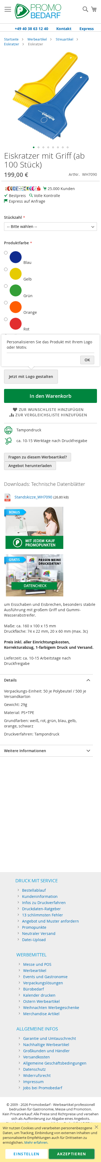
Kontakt (63, 28)
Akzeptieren (71, 1153)
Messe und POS (37, 964)
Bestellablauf (34, 890)
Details (10, 680)
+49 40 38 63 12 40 (31, 28)
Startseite (11, 39)
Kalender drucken (39, 995)
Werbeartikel (37, 39)
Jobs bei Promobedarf (42, 1087)
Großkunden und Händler (46, 1050)
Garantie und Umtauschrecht (49, 1038)
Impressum (33, 1081)
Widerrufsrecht (37, 1075)
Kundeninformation (40, 896)
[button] (33, 147)
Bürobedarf (33, 989)
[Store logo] (38, 12)
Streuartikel (64, 39)
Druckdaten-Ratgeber (41, 908)
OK (87, 359)
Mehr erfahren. (36, 1142)
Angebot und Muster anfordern (50, 921)
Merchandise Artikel (41, 1013)
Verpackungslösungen (43, 982)
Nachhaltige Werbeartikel (46, 1044)
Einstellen (26, 1153)
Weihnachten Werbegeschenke (51, 1007)
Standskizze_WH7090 (33, 497)
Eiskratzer (11, 44)
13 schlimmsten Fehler (42, 914)
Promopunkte (34, 927)
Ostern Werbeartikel (41, 1001)
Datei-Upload (34, 939)
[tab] (46, 680)
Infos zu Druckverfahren (44, 902)
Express (86, 28)
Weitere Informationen (25, 750)
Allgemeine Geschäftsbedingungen (54, 1063)
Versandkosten (36, 1056)
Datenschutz (34, 1069)
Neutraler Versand (38, 933)
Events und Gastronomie (45, 976)
